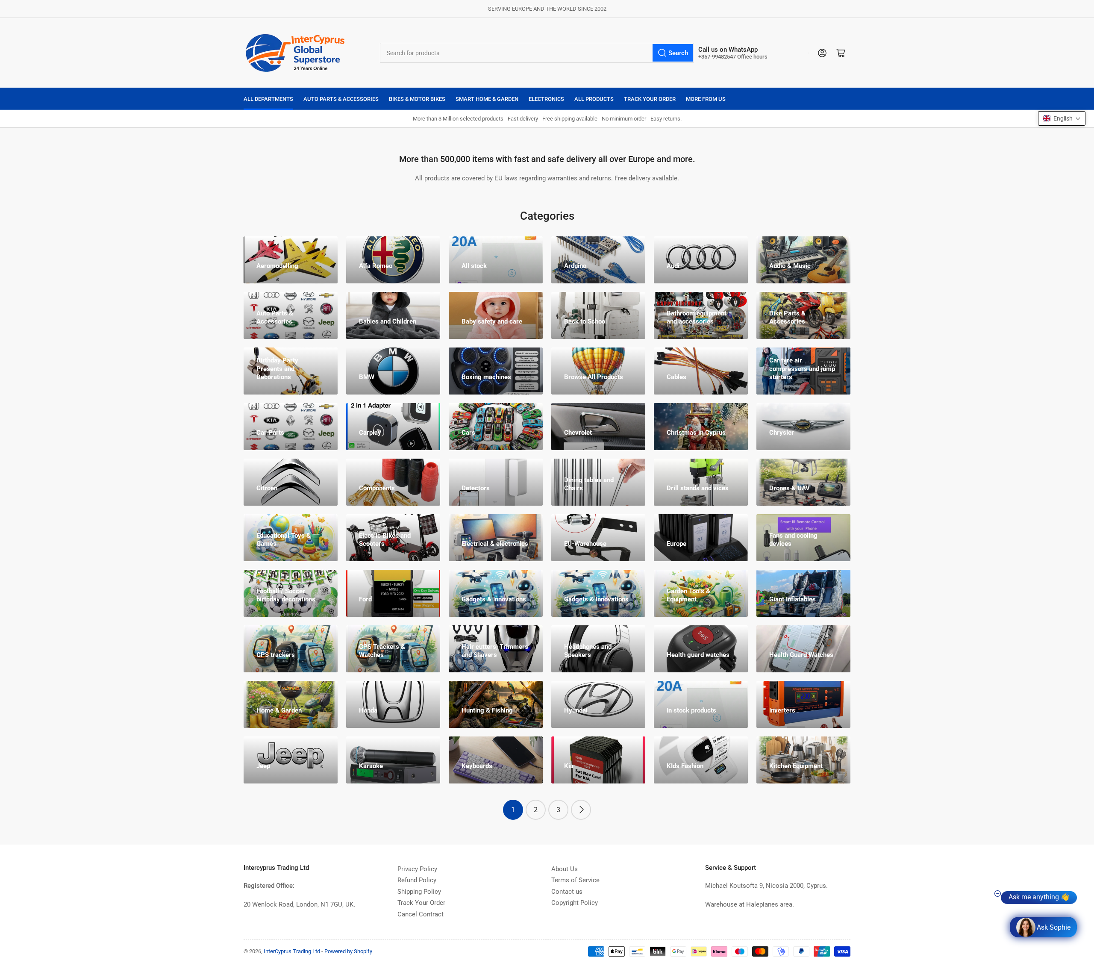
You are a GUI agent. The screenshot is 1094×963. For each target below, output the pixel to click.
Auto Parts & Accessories (341, 99)
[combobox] (537, 53)
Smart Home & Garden (487, 99)
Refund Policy (416, 880)
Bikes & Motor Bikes (417, 99)
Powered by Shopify (348, 951)
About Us (564, 869)
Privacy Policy (417, 869)
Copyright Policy (574, 903)
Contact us (566, 891)
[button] (1061, 118)
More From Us (706, 99)
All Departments (268, 99)
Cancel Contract (420, 914)
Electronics (546, 99)
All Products (594, 99)
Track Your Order (650, 99)
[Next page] (581, 810)
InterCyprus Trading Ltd (292, 951)
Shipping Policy (419, 891)
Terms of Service (575, 880)
